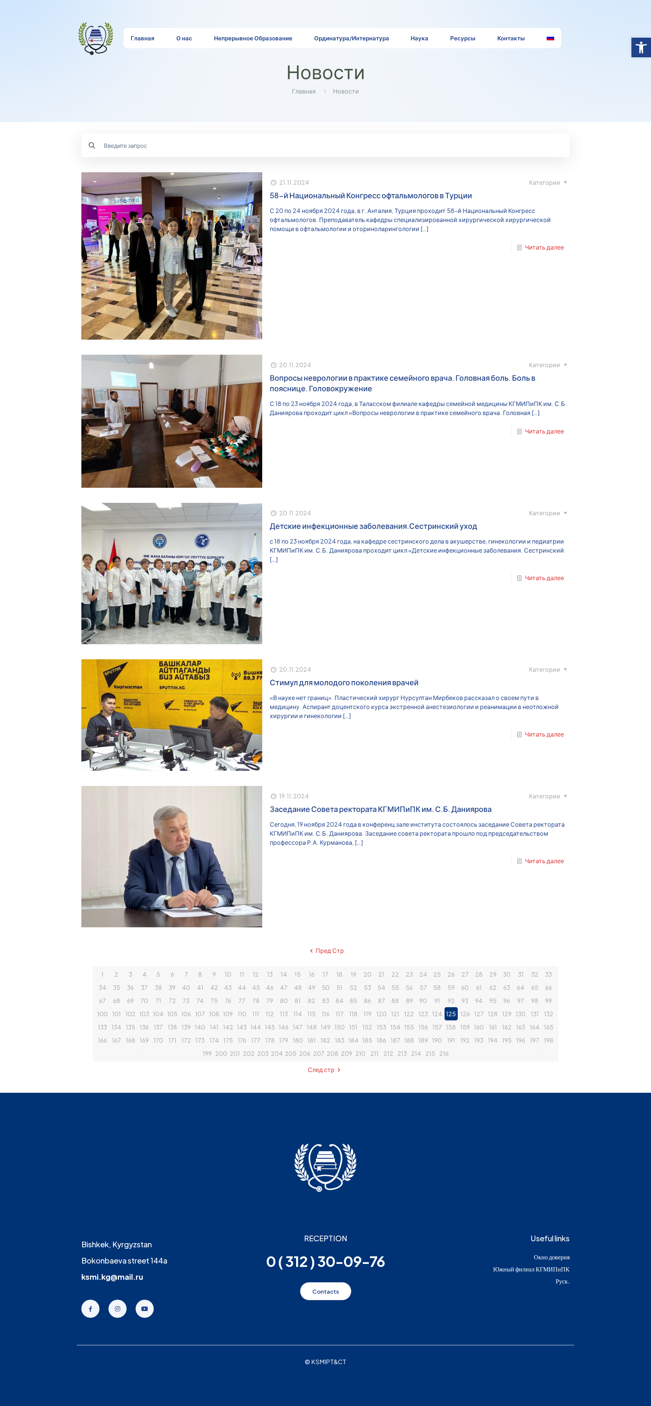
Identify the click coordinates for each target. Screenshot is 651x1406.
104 (158, 1014)
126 (465, 1014)
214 (416, 1053)
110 (242, 1014)
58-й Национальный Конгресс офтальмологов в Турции (371, 195)
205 (290, 1053)
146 (284, 1027)
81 (298, 1001)
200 (221, 1053)
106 (186, 1014)
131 (535, 1014)
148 (312, 1027)
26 (451, 974)
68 (116, 1001)
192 (465, 1040)
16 (312, 974)
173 (200, 1040)
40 (186, 987)
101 (116, 1014)
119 (367, 1014)
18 (339, 974)
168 (130, 1040)
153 (381, 1027)
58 (437, 987)
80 (284, 1001)
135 (130, 1027)
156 (423, 1027)
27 (465, 974)
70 (144, 1001)
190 (437, 1040)
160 (479, 1027)
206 (304, 1053)
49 (311, 987)
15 (298, 974)
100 (102, 1014)
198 (548, 1040)
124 (437, 1014)
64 (520, 987)
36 (130, 987)
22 (395, 974)
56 (409, 987)
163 (520, 1027)
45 (256, 987)
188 (409, 1040)
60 (465, 987)
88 (395, 1001)
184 (353, 1040)
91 (437, 1001)
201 (235, 1053)
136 (144, 1027)
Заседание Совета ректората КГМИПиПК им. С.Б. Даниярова (381, 808)
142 (228, 1027)
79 (269, 1001)
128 (493, 1014)
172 (186, 1040)
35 (116, 987)
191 (451, 1040)
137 (158, 1027)
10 (228, 974)
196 (520, 1040)
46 (270, 987)
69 (130, 1001)
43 (228, 987)
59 (451, 987)
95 (493, 1001)
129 (507, 1014)
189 (423, 1040)
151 (353, 1027)
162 (507, 1027)
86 (367, 1001)
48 (298, 987)
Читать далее (544, 247)
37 (144, 987)
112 (270, 1014)
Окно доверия (552, 1257)
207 (318, 1053)
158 (451, 1027)
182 (325, 1040)
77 (241, 1001)
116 (326, 1014)
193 (478, 1040)
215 (430, 1053)
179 (283, 1040)
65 (534, 987)
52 (353, 987)
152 (367, 1027)
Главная (304, 91)
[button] (641, 47)
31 (521, 974)
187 (395, 1040)
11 (242, 974)
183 (339, 1040)
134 (116, 1027)
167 (116, 1040)
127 (479, 1014)
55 (395, 987)
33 (548, 974)
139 (186, 1027)
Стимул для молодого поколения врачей (344, 682)
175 (228, 1040)
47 (283, 987)
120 (381, 1014)
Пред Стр (330, 950)
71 (158, 1001)
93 (465, 1001)
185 (367, 1040)
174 (214, 1040)
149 (325, 1027)
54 (381, 987)
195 (507, 1040)
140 (200, 1027)
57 (423, 987)
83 (325, 1001)
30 (506, 974)
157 (437, 1027)
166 (102, 1040)
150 (340, 1027)
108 (214, 1014)
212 (388, 1053)
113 (284, 1014)
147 (298, 1027)
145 (270, 1027)
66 (548, 987)
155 (409, 1027)
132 (548, 1014)
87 (381, 1001)
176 (242, 1040)
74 (200, 1001)
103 (144, 1014)
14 (284, 974)
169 (144, 1040)
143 (242, 1027)
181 (311, 1040)
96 (506, 1001)
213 (402, 1053)
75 (214, 1001)
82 (311, 1001)
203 (263, 1053)
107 (200, 1014)
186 (381, 1040)
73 (186, 1001)
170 (158, 1040)
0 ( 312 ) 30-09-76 (325, 1261)
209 (346, 1053)
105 (172, 1014)
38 (158, 987)
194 (493, 1040)
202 (249, 1053)
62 (493, 987)
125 (451, 1014)
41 (200, 987)
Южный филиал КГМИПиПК (531, 1269)
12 (256, 974)
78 (256, 1001)
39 (172, 987)
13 (270, 974)
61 (479, 987)
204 (277, 1053)
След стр (321, 1070)
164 (534, 1027)
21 (381, 974)
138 (172, 1027)
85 (353, 1001)
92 (451, 1001)
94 (479, 1001)
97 (520, 1001)
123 (423, 1014)
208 (332, 1053)
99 (548, 1001)
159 (465, 1027)
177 (255, 1040)
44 (242, 987)
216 (444, 1053)
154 (395, 1027)
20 (367, 974)
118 (353, 1014)
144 (256, 1027)
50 (326, 987)
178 (270, 1040)
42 (214, 987)
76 (228, 1001)
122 (409, 1014)
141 (214, 1027)
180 (298, 1040)
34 (102, 987)
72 (172, 1001)
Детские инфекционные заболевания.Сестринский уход (373, 525)
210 (360, 1053)
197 (534, 1040)
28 (479, 974)
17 (326, 974)
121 (395, 1014)
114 (297, 1014)
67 (102, 1001)
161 (493, 1027)
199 (207, 1053)
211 (374, 1053)
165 (548, 1027)
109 (228, 1014)
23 (409, 974)
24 (423, 974)
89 (409, 1001)
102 (130, 1014)
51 (339, 987)
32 (534, 974)
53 (367, 987)
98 (534, 1001)
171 (172, 1040)
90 (423, 1001)
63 (506, 987)
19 (353, 974)
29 (493, 974)
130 (521, 1014)
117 (340, 1014)
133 (102, 1027)
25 (437, 974)
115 (311, 1014)
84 (340, 1001)
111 (255, 1014)
